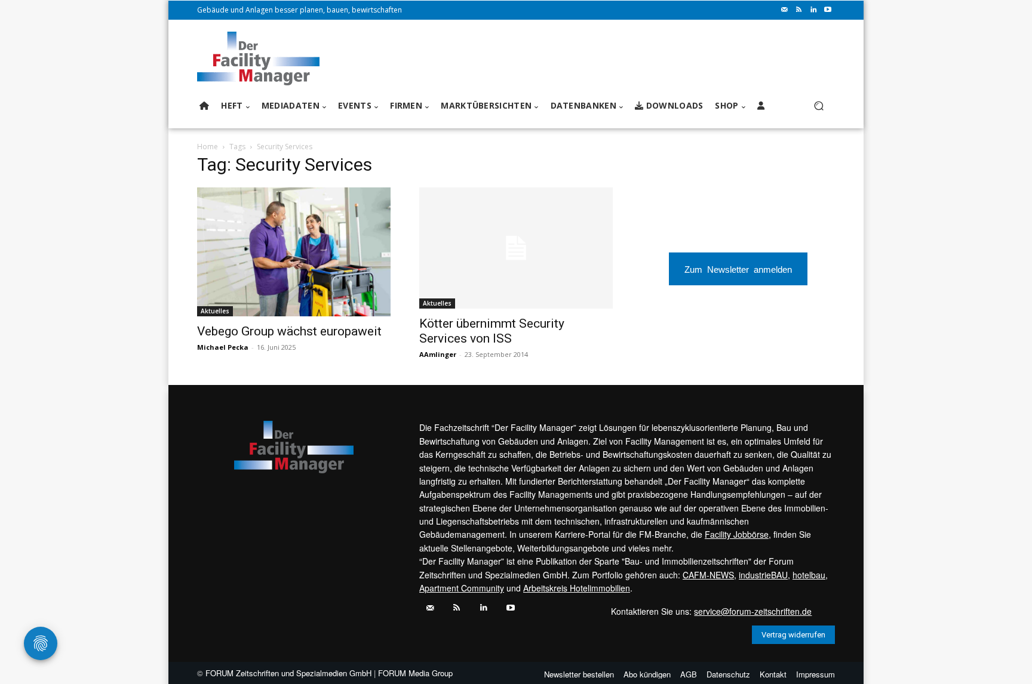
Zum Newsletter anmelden (738, 268)
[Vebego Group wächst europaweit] (294, 251)
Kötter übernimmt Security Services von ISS (491, 331)
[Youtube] (828, 10)
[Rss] (799, 10)
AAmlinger (437, 354)
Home (207, 146)
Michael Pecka (222, 347)
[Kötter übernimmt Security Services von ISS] (516, 248)
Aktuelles (215, 311)
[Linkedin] (813, 10)
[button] (818, 106)
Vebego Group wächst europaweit (289, 331)
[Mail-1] (785, 10)
